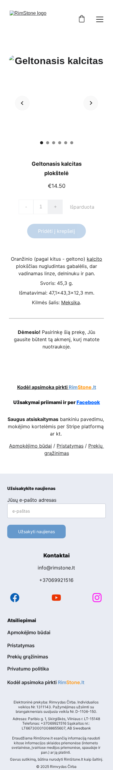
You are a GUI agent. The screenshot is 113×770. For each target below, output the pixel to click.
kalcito (94, 259)
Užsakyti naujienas (36, 531)
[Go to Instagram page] (97, 597)
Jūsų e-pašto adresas (31, 500)
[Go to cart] (82, 19)
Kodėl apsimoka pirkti (43, 387)
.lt (94, 387)
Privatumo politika (28, 669)
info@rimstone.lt (56, 568)
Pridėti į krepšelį (56, 231)
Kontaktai (56, 555)
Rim (73, 387)
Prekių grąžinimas (27, 657)
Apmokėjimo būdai (30, 446)
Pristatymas (70, 446)
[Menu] (99, 19)
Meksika (70, 302)
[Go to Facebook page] (14, 597)
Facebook (88, 402)
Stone (85, 387)
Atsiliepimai (21, 620)
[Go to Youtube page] (56, 597)
